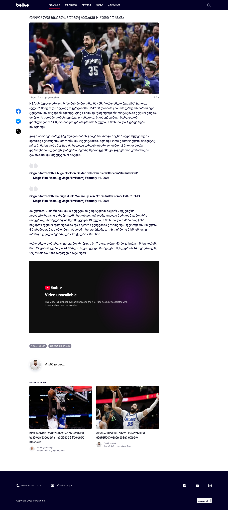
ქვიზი (99, 5)
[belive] (22, 5)
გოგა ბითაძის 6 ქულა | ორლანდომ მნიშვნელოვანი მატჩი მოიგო (120, 435)
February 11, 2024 (97, 178)
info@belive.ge (64, 485)
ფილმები (71, 5)
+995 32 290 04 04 (31, 485)
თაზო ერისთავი (45, 447)
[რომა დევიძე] (99, 444)
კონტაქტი (114, 5)
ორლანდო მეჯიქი (60, 345)
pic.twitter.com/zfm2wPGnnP (119, 173)
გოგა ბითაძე (38, 345)
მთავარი (54, 5)
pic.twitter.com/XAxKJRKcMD (120, 196)
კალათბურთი (52, 97)
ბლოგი (86, 5)
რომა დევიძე (55, 364)
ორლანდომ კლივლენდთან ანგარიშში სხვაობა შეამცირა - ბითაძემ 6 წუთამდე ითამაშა (56, 438)
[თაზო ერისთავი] (32, 449)
